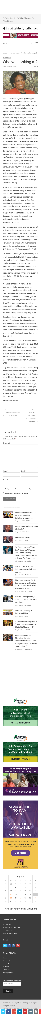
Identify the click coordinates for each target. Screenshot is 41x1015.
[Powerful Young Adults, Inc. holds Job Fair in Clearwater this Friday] (8, 597)
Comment (6, 443)
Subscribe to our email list (12, 981)
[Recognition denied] (8, 537)
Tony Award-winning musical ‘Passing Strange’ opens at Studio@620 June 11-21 (26, 624)
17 (11, 894)
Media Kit (6, 970)
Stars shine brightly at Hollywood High (23, 612)
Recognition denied (22, 537)
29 (35, 898)
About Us (6, 964)
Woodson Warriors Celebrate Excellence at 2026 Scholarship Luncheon (26, 515)
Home (5, 958)
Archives (6, 967)
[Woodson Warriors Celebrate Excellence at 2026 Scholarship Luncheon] (8, 513)
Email (23, 471)
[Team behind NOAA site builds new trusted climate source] (8, 567)
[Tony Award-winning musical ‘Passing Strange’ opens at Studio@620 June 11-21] (8, 622)
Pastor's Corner (7, 57)
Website (6, 480)
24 (11, 898)
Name (5, 471)
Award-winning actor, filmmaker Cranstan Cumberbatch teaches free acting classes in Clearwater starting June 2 (26, 641)
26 (20, 898)
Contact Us (7, 961)
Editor (28, 532)
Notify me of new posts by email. (16, 493)
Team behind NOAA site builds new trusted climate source (25, 569)
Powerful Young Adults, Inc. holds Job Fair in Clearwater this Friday (26, 599)
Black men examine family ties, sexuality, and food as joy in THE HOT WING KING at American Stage (25, 584)
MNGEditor (29, 521)
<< (6, 877)
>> (35, 877)
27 (11, 884)
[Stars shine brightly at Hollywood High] (8, 611)
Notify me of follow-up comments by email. (20, 489)
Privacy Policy (8, 973)
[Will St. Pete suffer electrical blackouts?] (8, 526)
